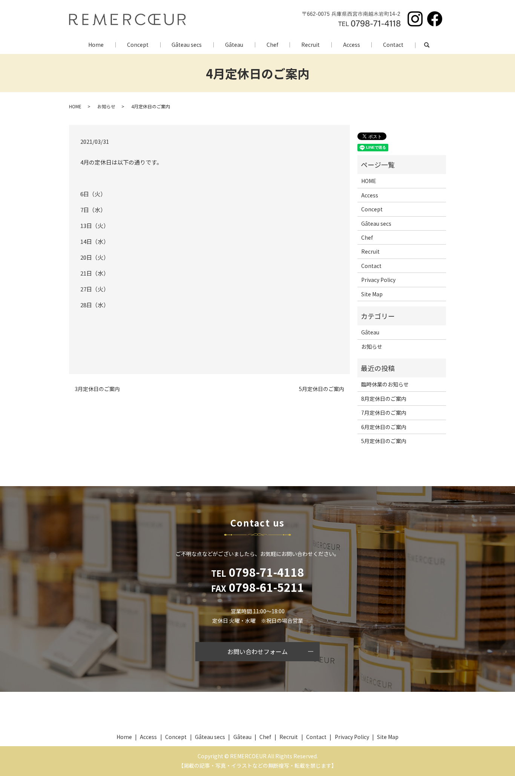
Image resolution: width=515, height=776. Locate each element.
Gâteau (234, 44)
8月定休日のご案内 (383, 398)
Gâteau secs (187, 44)
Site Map (372, 294)
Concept (138, 44)
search (432, 45)
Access (351, 44)
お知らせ (106, 106)
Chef (272, 44)
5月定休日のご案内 (321, 389)
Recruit (310, 44)
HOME (75, 106)
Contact (393, 44)
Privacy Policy (378, 279)
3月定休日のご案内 (97, 389)
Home (96, 44)
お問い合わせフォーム (257, 651)
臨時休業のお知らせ (385, 384)
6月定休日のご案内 (383, 427)
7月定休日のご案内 (383, 412)
